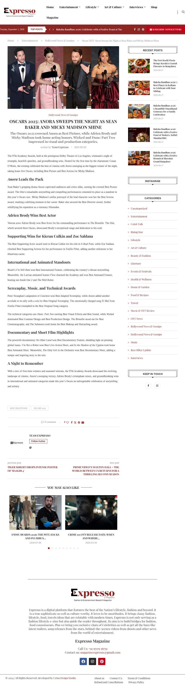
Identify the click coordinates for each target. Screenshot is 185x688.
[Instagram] (138, 29)
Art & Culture (113, 7)
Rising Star (137, 232)
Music (134, 342)
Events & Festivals (141, 271)
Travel (134, 303)
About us (99, 678)
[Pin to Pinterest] (79, 422)
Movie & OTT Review (143, 310)
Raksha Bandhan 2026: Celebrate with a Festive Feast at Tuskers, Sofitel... (97, 29)
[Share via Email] (82, 422)
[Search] (183, 12)
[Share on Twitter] (75, 422)
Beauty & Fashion (141, 255)
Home (50, 7)
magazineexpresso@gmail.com (100, 652)
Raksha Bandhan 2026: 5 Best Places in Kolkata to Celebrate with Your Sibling (165, 87)
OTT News (137, 318)
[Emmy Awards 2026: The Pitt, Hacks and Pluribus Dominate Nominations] (35, 512)
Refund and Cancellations (108, 682)
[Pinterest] (143, 29)
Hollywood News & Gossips (59, 40)
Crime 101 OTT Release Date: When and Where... (91, 536)
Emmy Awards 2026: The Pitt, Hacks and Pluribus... (35, 536)
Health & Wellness (141, 279)
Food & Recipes (140, 295)
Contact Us (116, 678)
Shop (154, 7)
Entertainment (68, 7)
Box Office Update (141, 350)
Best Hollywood (19, 408)
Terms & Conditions (139, 678)
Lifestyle (91, 7)
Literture (136, 263)
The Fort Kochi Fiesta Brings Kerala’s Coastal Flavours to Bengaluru (165, 63)
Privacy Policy (136, 682)
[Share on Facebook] (71, 422)
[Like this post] (67, 422)
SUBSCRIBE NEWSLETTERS (166, 29)
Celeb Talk (137, 224)
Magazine (52, 17)
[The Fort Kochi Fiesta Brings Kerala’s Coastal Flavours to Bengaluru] (139, 66)
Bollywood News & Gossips (146, 326)
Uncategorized (139, 208)
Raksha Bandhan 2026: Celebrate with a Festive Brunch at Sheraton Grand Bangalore (165, 157)
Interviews (136, 7)
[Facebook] (135, 29)
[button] (49, 29)
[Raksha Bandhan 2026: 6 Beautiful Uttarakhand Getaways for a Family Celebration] (139, 111)
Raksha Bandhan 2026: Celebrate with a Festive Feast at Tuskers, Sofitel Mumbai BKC (165, 133)
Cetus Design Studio (64, 678)
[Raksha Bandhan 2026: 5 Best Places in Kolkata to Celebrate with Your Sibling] (139, 88)
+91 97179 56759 (98, 648)
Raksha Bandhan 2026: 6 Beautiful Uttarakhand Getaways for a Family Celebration (165, 110)
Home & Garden (140, 287)
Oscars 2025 (40, 408)
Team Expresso (60, 147)
